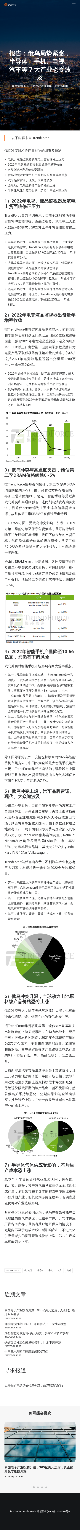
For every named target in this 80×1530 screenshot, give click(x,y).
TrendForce (12, 1270)
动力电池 (28, 1270)
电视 (69, 1270)
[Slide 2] (38, 1487)
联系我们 (55, 1385)
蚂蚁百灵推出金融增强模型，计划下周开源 (32, 1342)
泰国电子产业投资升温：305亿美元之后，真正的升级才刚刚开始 (39, 1312)
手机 (51, 1270)
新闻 (49, 86)
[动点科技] (10, 4)
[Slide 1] (34, 1487)
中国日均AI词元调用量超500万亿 (26, 1351)
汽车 (60, 1270)
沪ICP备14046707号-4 (58, 1511)
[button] (73, 5)
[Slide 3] (42, 1487)
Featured (41, 86)
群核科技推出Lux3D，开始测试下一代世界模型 (35, 1324)
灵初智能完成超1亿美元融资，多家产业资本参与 (36, 1333)
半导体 (40, 1270)
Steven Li (63, 86)
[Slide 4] (46, 1487)
